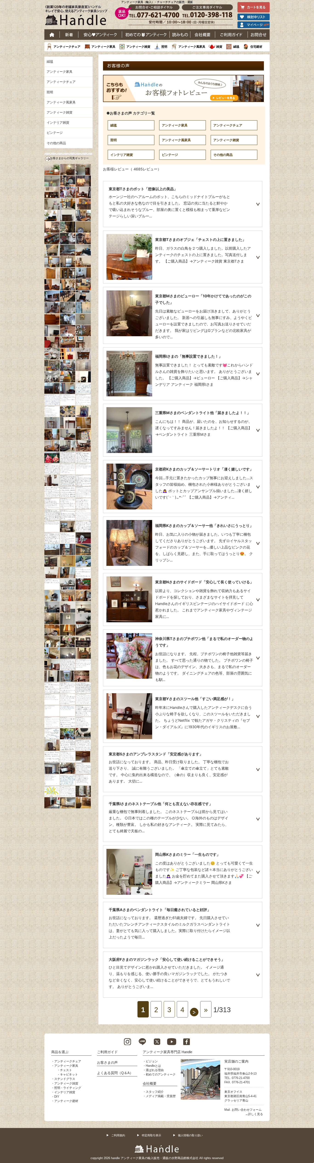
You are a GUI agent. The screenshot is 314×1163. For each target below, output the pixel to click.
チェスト (66, 1070)
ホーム (52, 34)
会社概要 (202, 34)
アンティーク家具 (103, 46)
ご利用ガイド (231, 34)
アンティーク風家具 (191, 46)
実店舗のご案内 (236, 1061)
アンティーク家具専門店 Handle (167, 1052)
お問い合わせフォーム (247, 1109)
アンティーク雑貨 (138, 46)
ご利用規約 (118, 1135)
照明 (164, 46)
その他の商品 (223, 155)
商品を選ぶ (60, 1052)
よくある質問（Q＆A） (115, 1073)
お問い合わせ (259, 34)
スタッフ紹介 (155, 1091)
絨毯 (236, 46)
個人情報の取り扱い (190, 1135)
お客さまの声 (107, 1062)
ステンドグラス (64, 1079)
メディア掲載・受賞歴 (161, 1096)
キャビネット (69, 1074)
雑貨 (219, 46)
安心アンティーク (100, 34)
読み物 (180, 34)
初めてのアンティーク (161, 1074)
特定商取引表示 (151, 1135)
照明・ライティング (67, 1088)
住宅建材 (256, 46)
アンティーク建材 (66, 1101)
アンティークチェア (67, 46)
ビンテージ (170, 155)
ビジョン (152, 1061)
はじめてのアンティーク (146, 34)
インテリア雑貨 (121, 155)
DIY (56, 1096)
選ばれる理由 (155, 1070)
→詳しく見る (254, 1114)
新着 (69, 34)
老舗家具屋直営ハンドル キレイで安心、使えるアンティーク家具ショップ (77, 16)
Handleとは (153, 1065)
